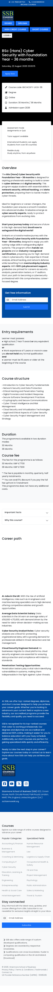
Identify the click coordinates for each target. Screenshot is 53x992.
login (6, 35)
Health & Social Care (12, 890)
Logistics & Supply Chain (38, 856)
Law (28, 851)
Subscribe (26, 925)
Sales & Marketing (35, 890)
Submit (26, 307)
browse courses (28, 4)
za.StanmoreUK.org (10, 801)
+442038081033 (37, 2)
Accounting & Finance (12, 843)
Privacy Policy (8, 969)
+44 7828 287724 (18, 2)
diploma (22, 23)
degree (8, 23)
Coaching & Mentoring (12, 856)
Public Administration (36, 885)
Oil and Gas (32, 870)
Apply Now (10, 73)
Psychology (32, 880)
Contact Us (7, 972)
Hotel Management (11, 895)
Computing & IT (9, 862)
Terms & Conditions (24, 969)
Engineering (7, 880)
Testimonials (40, 969)
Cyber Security (9, 867)
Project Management (37, 875)
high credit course (15, 29)
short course (40, 29)
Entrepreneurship (10, 885)
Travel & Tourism (34, 895)
